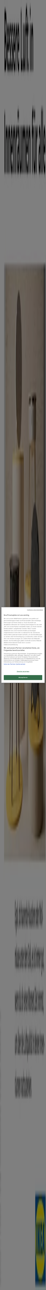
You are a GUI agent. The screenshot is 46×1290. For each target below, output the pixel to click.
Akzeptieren (23, 677)
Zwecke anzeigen (23, 671)
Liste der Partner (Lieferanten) (14, 664)
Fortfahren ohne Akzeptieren (35, 610)
